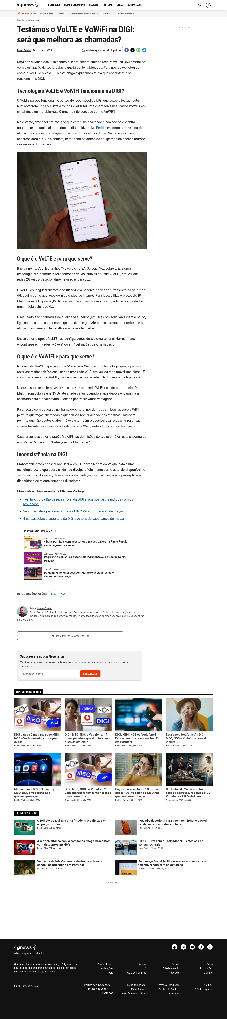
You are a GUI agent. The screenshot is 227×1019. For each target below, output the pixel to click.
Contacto (174, 993)
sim (53, 593)
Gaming (208, 972)
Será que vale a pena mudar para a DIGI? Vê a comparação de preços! (74, 511)
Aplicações (107, 968)
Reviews (93, 5)
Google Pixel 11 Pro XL (53, 13)
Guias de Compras (74, 5)
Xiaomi (142, 964)
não (63, 593)
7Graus (34, 985)
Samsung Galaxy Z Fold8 (84, 13)
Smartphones (105, 964)
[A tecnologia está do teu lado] (28, 5)
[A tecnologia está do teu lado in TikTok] (201, 947)
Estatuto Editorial (136, 985)
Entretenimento (170, 968)
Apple (110, 972)
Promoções (53, 5)
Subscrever (90, 673)
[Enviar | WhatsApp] (138, 50)
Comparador (135, 5)
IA (145, 968)
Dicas (120, 5)
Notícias (108, 5)
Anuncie (208, 985)
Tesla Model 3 (126, 13)
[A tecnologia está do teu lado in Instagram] (183, 947)
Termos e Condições (168, 985)
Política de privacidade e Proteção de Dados (97, 987)
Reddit (101, 128)
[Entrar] (209, 5)
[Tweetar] (132, 50)
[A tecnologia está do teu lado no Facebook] (174, 947)
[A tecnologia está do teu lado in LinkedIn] (210, 947)
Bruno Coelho (24, 50)
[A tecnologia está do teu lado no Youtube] (192, 947)
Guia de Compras (136, 972)
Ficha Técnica (138, 989)
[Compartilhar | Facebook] (126, 50)
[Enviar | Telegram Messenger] (144, 50)
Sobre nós (107, 993)
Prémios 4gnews (203, 989)
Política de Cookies (169, 989)
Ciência (175, 964)
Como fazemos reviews (133, 993)
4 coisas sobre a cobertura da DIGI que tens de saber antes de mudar (73, 519)
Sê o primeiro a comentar (72, 635)
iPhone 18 (108, 13)
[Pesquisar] (199, 4)
